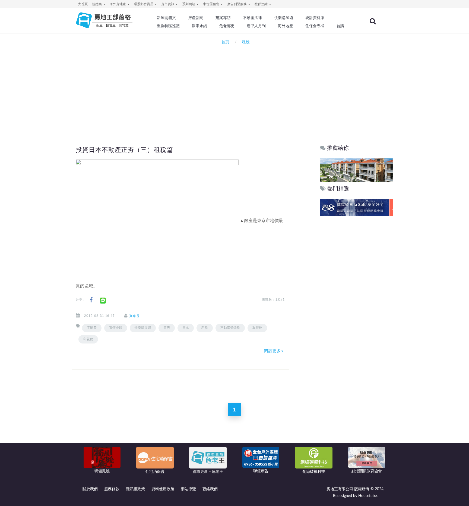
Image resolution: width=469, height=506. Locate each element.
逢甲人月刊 (256, 26)
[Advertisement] (234, 89)
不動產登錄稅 (230, 328)
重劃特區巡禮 (168, 26)
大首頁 (83, 4)
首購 (340, 26)
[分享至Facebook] (91, 300)
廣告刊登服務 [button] (237, 4)
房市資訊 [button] (168, 4)
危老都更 (226, 26)
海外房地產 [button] (118, 4)
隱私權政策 (135, 489)
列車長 (134, 316)
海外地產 (285, 26)
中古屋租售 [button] (211, 4)
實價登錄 (115, 328)
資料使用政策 (162, 489)
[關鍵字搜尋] (373, 21)
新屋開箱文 (166, 17)
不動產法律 (252, 17)
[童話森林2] (356, 170)
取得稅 (257, 328)
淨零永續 (199, 26)
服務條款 (111, 489)
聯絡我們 (210, 489)
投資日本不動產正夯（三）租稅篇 (124, 149)
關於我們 (90, 489)
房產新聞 (195, 17)
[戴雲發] (356, 207)
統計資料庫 (314, 17)
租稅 (204, 328)
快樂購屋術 (283, 17)
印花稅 (88, 339)
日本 (185, 328)
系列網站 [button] (189, 4)
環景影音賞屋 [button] (144, 4)
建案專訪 (223, 17)
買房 (166, 328)
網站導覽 (188, 489)
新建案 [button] (97, 4)
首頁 (224, 42)
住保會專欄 (314, 26)
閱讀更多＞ (274, 351)
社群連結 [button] (261, 4)
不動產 (92, 328)
